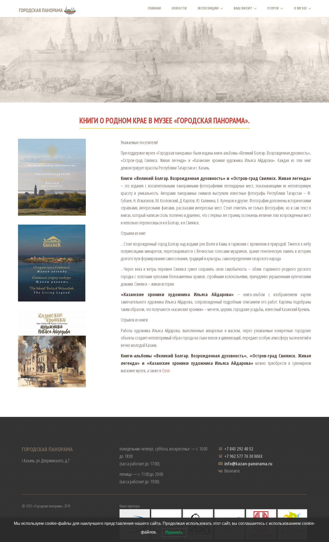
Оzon (166, 370)
